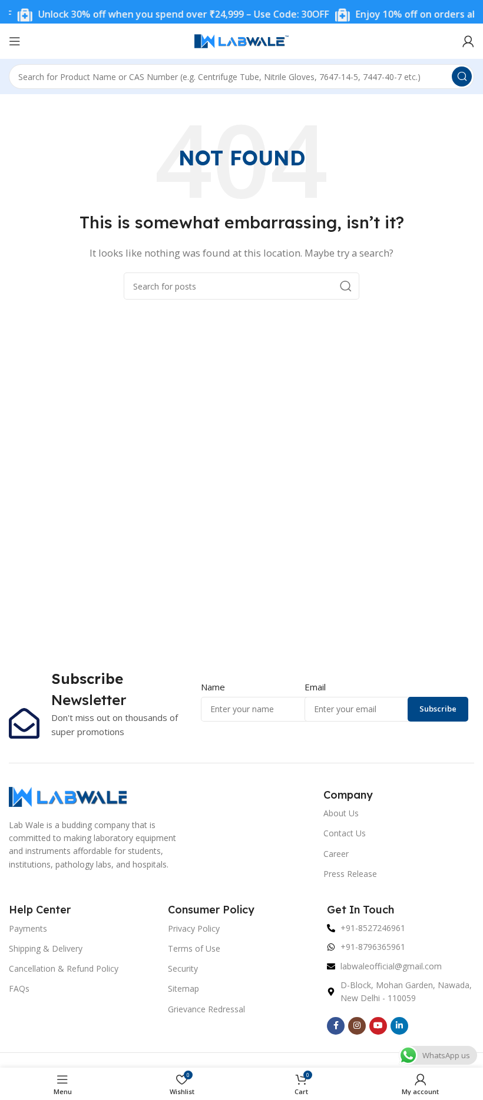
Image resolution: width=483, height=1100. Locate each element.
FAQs (19, 988)
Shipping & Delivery (45, 948)
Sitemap (183, 988)
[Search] (462, 77)
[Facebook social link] (336, 1026)
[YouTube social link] (378, 1026)
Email (315, 687)
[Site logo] (241, 40)
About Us (341, 813)
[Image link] (68, 796)
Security (183, 968)
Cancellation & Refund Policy (63, 968)
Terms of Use (194, 948)
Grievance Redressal (206, 1009)
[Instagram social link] (357, 1026)
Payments (28, 928)
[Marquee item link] (164, 15)
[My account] (468, 41)
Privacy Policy (194, 928)
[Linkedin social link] (399, 1026)
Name (213, 687)
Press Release (350, 873)
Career (336, 853)
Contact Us (344, 833)
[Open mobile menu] (15, 41)
